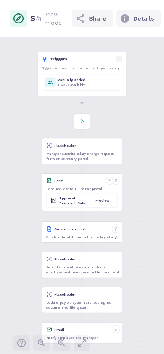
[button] (82, 74)
